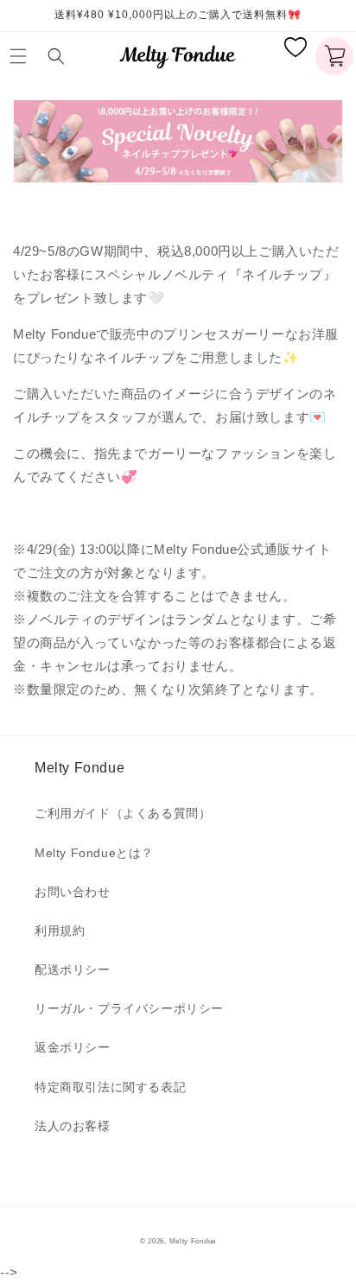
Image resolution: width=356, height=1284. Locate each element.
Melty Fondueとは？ (94, 853)
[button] (22, 56)
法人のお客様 (73, 1126)
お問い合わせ (73, 892)
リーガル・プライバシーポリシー (129, 1008)
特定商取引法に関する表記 (110, 1087)
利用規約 (60, 931)
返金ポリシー (73, 1047)
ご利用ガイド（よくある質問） (123, 813)
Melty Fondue (192, 1240)
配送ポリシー (73, 969)
